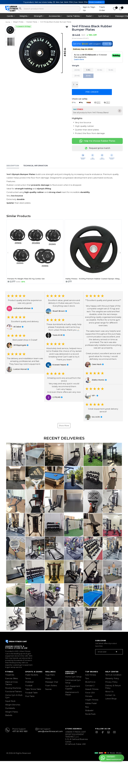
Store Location (95, 2)
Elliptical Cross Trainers (11, 683)
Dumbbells (10, 708)
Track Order (102, 8)
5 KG (88, 70)
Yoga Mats (50, 675)
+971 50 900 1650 (20, 731)
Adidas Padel (91, 703)
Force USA (90, 693)
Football (28, 685)
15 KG (110, 70)
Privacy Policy (111, 682)
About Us (109, 691)
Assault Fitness (91, 689)
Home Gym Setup (73, 677)
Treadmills (9, 675)
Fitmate (88, 696)
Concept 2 (89, 685)
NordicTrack (90, 714)
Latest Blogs (110, 699)
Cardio (10, 16)
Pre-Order (92, 92)
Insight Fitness (91, 700)
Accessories (54, 16)
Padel (89, 16)
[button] (24, 302)
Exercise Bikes (11, 678)
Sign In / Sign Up (89, 8)
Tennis (28, 678)
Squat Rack (10, 701)
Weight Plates (11, 712)
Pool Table (29, 696)
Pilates (48, 678)
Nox (87, 707)
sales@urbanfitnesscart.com (50, 731)
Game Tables (73, 16)
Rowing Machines (13, 688)
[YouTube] (113, 733)
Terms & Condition (113, 675)
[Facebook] (103, 733)
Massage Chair (51, 682)
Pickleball (29, 682)
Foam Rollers (51, 685)
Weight (75, 66)
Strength (38, 16)
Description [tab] (12, 165)
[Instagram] (97, 733)
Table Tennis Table (33, 689)
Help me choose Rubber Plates (99, 141)
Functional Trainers (13, 691)
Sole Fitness (90, 675)
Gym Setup (103, 16)
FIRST (105, 44)
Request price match (99, 148)
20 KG (77, 76)
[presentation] (17, 52)
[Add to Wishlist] (67, 27)
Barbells (8, 715)
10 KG (99, 70)
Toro (87, 678)
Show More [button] (64, 425)
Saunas (48, 689)
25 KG (88, 76)
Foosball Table (31, 693)
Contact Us (110, 695)
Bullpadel (89, 710)
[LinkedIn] (108, 733)
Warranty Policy (112, 678)
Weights (24, 16)
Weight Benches (12, 705)
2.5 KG (77, 70)
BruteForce (90, 682)
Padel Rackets (31, 675)
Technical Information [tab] (35, 165)
